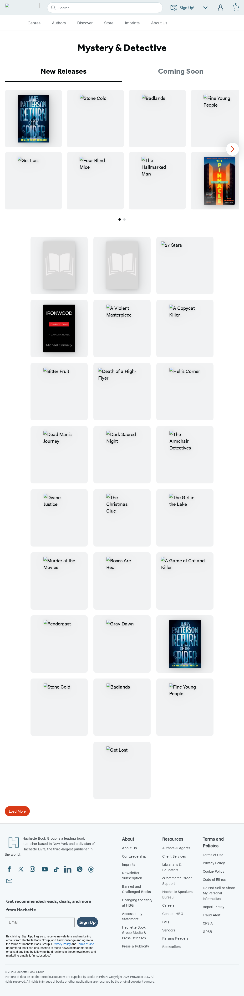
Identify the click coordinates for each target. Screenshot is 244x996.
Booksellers (171, 946)
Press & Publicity (135, 945)
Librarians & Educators (172, 867)
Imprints (132, 23)
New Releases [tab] (63, 71)
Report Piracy (213, 906)
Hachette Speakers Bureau (177, 894)
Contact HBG (172, 913)
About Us (129, 847)
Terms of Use (213, 854)
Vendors (168, 929)
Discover (85, 23)
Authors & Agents (176, 847)
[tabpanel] (122, 156)
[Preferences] (205, 7)
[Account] (221, 8)
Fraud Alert (211, 914)
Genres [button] (34, 23)
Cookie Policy (213, 871)
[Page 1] (119, 219)
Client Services (174, 856)
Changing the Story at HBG (137, 902)
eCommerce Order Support (177, 880)
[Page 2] (124, 219)
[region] (122, 149)
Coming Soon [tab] (180, 71)
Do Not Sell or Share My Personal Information (219, 893)
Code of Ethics (214, 879)
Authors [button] (59, 23)
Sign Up (87, 922)
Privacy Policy (214, 862)
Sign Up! (187, 7)
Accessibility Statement (132, 916)
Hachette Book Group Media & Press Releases (134, 932)
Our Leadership (134, 856)
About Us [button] (159, 23)
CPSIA (208, 922)
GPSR (207, 931)
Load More (17, 811)
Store (108, 23)
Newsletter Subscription (132, 875)
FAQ (165, 921)
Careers (168, 905)
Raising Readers (175, 938)
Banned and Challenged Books (136, 889)
